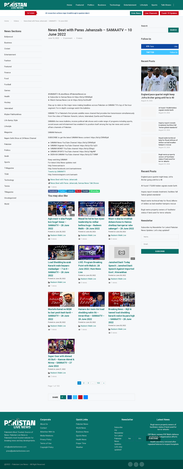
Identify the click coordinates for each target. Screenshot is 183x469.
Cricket (7, 49)
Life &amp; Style (11, 120)
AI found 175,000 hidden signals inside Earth (168, 109)
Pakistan (7, 144)
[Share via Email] (86, 397)
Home (69, 5)
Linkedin (70, 191)
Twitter (62, 191)
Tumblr (85, 191)
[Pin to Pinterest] (80, 397)
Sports (154, 5)
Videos (16, 21)
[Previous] (39, 13)
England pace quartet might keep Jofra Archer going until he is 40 (158, 96)
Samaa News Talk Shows (88, 183)
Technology (115, 5)
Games (7, 90)
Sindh (6, 156)
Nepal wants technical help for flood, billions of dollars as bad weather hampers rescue (168, 141)
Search (144, 26)
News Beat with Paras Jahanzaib (64, 179)
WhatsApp (94, 191)
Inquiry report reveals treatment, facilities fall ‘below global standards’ (168, 125)
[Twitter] (125, 13)
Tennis (7, 186)
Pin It (78, 191)
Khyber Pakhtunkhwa (12, 114)
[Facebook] (122, 13)
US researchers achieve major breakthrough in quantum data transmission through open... (77, 13)
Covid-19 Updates (169, 13)
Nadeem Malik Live (58, 235)
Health (7, 96)
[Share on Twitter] (75, 397)
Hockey (7, 102)
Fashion (7, 60)
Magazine (8, 132)
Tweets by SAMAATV (57, 171)
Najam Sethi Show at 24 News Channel (20, 138)
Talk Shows (166, 5)
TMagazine (8, 192)
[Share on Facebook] (69, 397)
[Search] (177, 5)
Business (102, 5)
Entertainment (130, 5)
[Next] (43, 13)
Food (6, 78)
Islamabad (8, 108)
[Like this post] (64, 397)
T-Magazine (9, 168)
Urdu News (136, 13)
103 (98, 383)
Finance (7, 72)
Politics (91, 5)
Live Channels (151, 13)
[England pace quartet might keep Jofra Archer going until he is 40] (160, 78)
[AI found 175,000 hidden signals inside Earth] (148, 112)
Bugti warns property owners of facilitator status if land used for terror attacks (167, 158)
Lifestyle (144, 5)
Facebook (53, 191)
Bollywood (8, 37)
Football (7, 84)
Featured (80, 5)
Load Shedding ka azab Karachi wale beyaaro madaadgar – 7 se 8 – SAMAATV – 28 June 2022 (59, 269)
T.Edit (6, 174)
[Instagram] (128, 13)
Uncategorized (10, 198)
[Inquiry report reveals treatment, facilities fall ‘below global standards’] (148, 127)
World (6, 204)
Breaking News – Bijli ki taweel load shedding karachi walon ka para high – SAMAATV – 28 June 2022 (121, 316)
